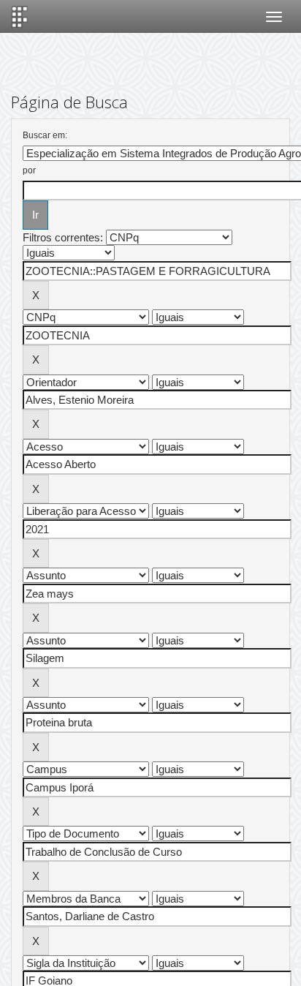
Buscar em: (45, 135)
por (29, 170)
